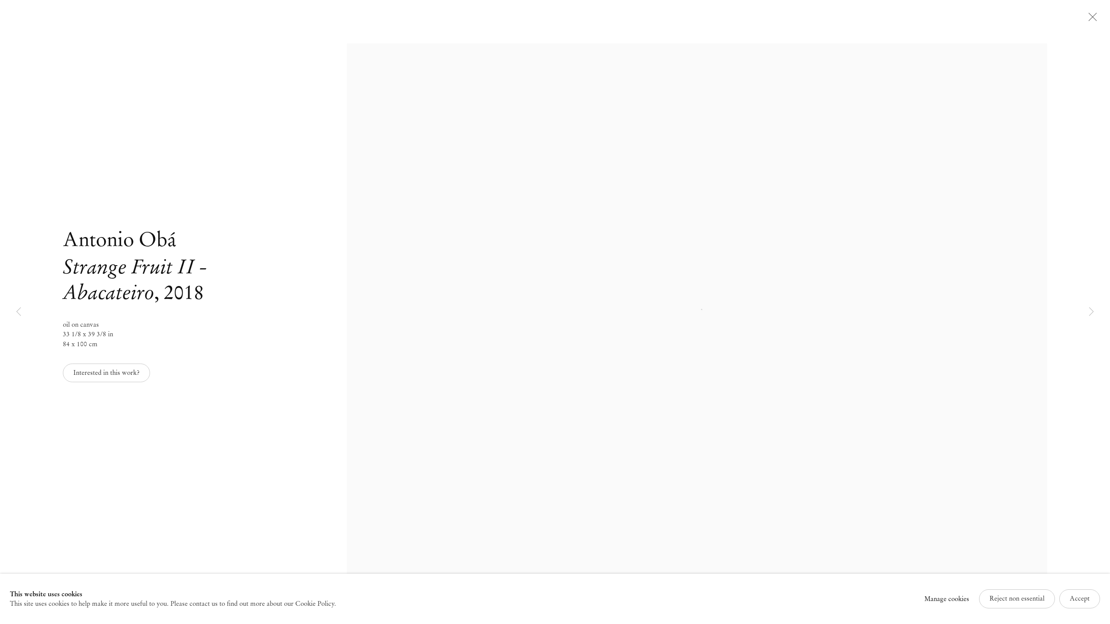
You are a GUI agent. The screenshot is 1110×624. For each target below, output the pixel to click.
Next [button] (1091, 312)
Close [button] (1090, 19)
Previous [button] (18, 312)
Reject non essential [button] (1017, 598)
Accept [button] (1080, 598)
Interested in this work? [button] (106, 373)
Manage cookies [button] (946, 599)
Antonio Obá (119, 239)
